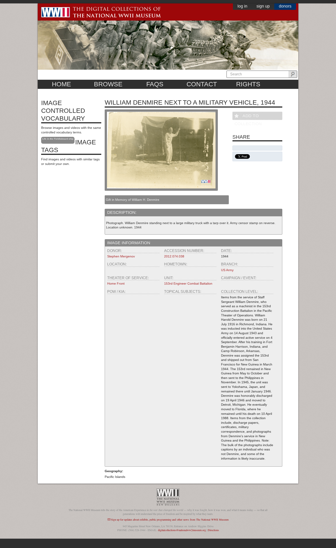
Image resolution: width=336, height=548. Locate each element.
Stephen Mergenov (121, 256)
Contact (202, 84)
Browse (108, 84)
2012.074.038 (174, 256)
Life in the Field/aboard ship (57, 139)
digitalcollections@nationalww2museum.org (182, 530)
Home (61, 84)
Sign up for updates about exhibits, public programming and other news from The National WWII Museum (170, 519)
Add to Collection (248, 117)
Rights (248, 84)
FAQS (154, 84)
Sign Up (263, 6)
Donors (285, 6)
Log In (242, 6)
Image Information (128, 243)
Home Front (116, 283)
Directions (213, 530)
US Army (227, 270)
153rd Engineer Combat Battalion (188, 283)
